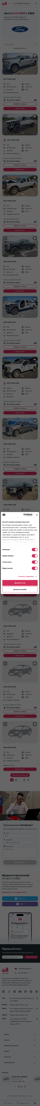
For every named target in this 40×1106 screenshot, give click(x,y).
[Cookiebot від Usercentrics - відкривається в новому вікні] (24, 515)
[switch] (35, 555)
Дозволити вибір (20, 589)
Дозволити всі (20, 583)
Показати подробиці (26, 576)
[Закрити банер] (37, 515)
